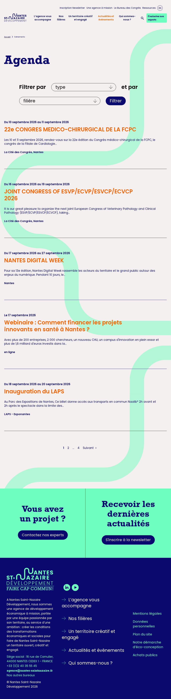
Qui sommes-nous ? (127, 18)
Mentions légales (147, 613)
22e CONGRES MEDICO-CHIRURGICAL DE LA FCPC (70, 129)
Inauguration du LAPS (34, 391)
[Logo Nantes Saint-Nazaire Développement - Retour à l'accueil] (15, 18)
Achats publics (145, 655)
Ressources (149, 8)
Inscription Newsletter (72, 8)
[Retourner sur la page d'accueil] (30, 579)
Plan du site (142, 634)
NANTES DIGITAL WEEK (34, 260)
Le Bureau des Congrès (127, 8)
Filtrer (116, 101)
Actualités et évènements (106, 18)
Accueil (7, 37)
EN (160, 8)
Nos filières (61, 18)
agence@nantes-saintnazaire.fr (30, 670)
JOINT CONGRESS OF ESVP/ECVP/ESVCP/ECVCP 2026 (68, 195)
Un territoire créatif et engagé (80, 18)
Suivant (89, 448)
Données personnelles (144, 624)
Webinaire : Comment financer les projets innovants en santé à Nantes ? (63, 326)
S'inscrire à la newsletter (128, 539)
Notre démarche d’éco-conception (148, 644)
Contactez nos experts (43, 535)
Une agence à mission (99, 8)
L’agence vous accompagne (42, 18)
